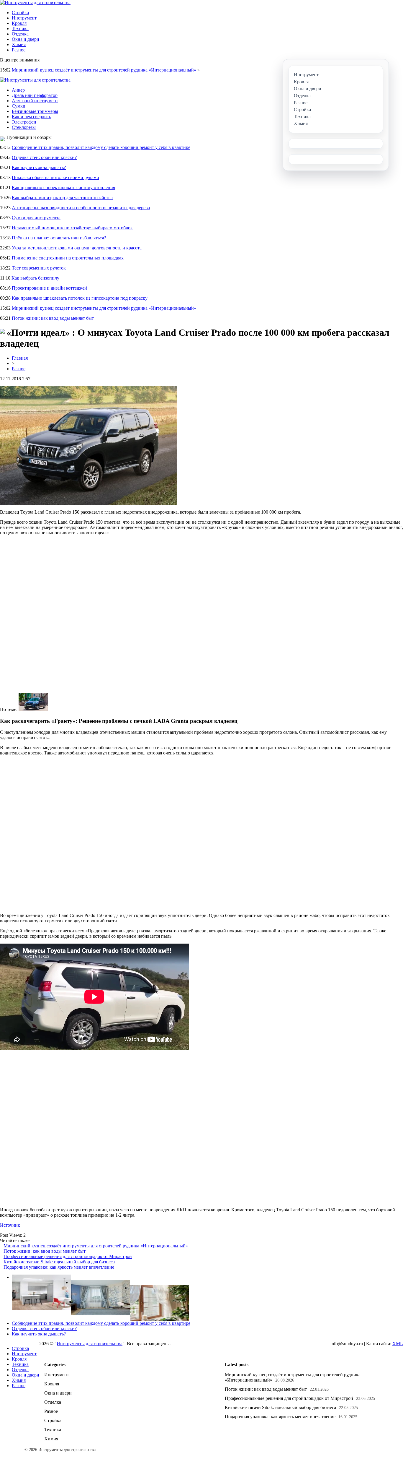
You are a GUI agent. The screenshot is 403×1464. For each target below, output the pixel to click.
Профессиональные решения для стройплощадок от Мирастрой (68, 1256)
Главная (20, 358)
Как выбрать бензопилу (35, 277)
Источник (10, 1225)
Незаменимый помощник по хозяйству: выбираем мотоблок (72, 227)
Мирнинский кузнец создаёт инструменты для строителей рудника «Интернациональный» (104, 69)
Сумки (18, 105)
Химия (19, 44)
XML (397, 1343)
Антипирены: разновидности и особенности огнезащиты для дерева (81, 207)
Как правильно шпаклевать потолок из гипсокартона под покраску (80, 298)
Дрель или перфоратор (35, 95)
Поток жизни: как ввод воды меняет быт (53, 318)
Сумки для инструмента (36, 217)
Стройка (20, 12)
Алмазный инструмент (35, 100)
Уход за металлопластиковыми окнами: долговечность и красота (77, 247)
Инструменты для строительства (89, 1343)
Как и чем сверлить (31, 116)
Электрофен (24, 121)
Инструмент (24, 17)
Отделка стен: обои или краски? (44, 157)
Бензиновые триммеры (35, 111)
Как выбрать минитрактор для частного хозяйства (62, 197)
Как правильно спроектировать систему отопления (63, 187)
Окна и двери (25, 39)
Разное (18, 49)
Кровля (19, 23)
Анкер (18, 89)
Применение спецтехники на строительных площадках (68, 257)
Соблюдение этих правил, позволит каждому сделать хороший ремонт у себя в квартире (101, 147)
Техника (20, 28)
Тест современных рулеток (39, 267)
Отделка (20, 33)
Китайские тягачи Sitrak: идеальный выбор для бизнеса (59, 1261)
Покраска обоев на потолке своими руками (55, 177)
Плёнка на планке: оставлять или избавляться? (59, 237)
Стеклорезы (24, 127)
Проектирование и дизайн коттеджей (49, 287)
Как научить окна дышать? (39, 167)
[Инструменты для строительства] (35, 2)
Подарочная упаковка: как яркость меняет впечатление (59, 1267)
